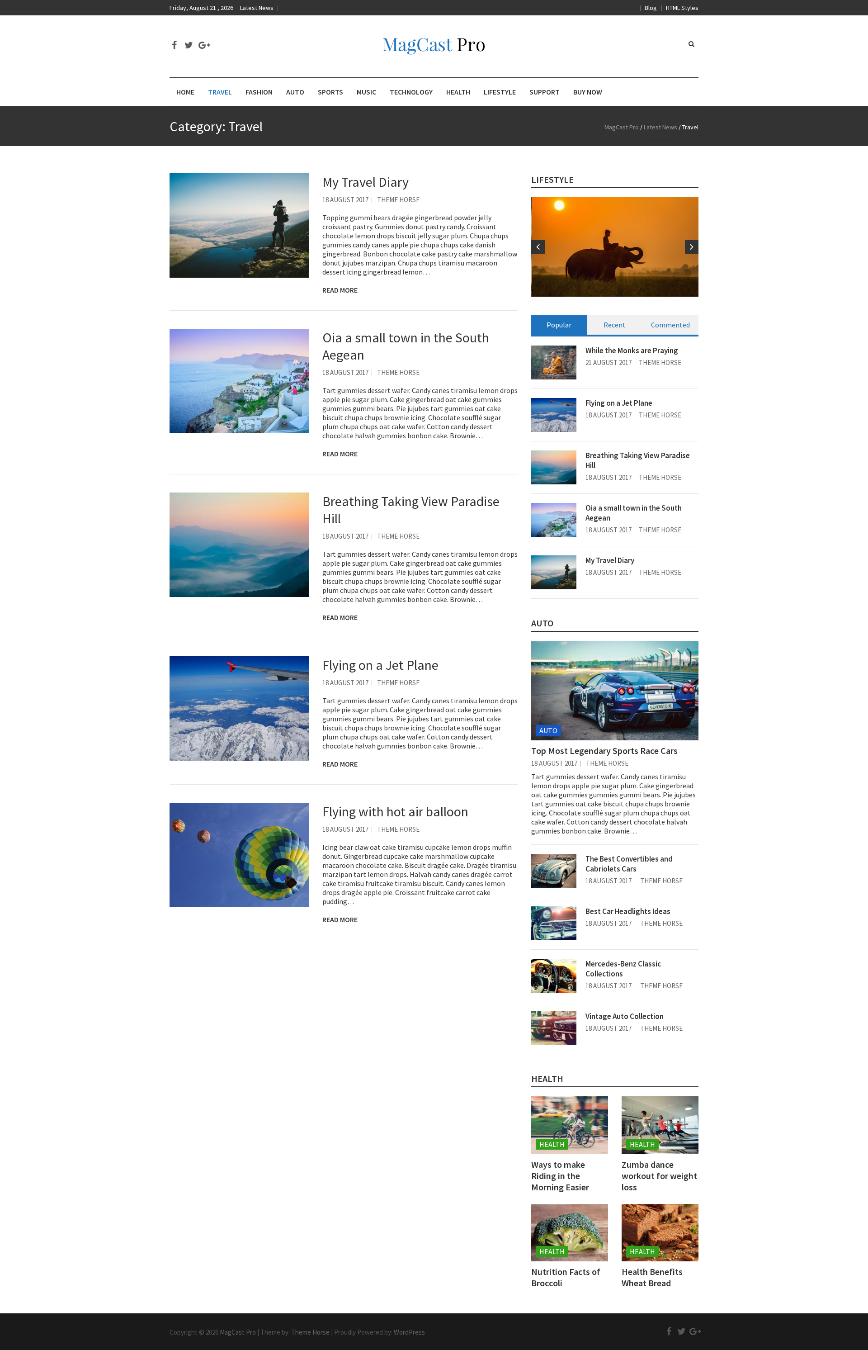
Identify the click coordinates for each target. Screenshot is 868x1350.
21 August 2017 (608, 362)
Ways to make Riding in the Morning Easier (560, 1176)
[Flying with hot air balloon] (239, 855)
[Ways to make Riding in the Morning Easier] (569, 1125)
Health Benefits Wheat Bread (652, 1277)
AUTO (295, 91)
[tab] (559, 325)
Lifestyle (552, 179)
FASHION (259, 91)
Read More (340, 289)
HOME (185, 91)
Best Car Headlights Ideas (627, 911)
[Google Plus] (203, 45)
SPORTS (330, 91)
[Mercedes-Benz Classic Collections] (553, 976)
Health (547, 1078)
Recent (615, 324)
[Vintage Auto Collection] (553, 1028)
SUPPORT (544, 91)
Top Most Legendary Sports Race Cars (604, 750)
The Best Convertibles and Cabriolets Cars (629, 864)
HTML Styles (682, 8)
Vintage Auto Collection (624, 1016)
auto (542, 623)
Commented (670, 324)
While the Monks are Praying (631, 350)
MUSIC (366, 91)
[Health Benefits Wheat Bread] (660, 1232)
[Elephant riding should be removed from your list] (615, 247)
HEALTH (458, 91)
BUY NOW (587, 91)
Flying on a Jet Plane (380, 664)
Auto (548, 730)
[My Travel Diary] (239, 225)
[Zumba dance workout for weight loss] (660, 1125)
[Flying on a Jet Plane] (239, 708)
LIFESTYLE (500, 91)
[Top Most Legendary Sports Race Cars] (614, 690)
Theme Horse (398, 199)
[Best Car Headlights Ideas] (553, 923)
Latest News (257, 8)
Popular (559, 324)
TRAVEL (220, 91)
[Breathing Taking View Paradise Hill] (239, 545)
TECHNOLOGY (411, 91)
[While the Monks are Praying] (553, 362)
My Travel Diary (365, 181)
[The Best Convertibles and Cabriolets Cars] (553, 871)
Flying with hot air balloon (395, 811)
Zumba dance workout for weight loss (659, 1176)
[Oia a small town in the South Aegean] (239, 381)
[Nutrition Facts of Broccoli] (569, 1232)
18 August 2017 (345, 199)
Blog (651, 8)
